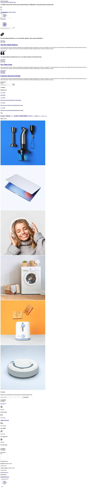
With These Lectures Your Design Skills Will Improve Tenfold (12, 110)
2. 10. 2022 (3, 97)
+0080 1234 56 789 (5, 420)
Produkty (5, 15)
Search (2, 83)
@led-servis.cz (5, 476)
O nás (4, 16)
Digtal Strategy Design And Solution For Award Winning (11, 100)
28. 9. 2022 (3, 42)
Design (8, 116)
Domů (4, 14)
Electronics (3, 40)
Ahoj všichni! (3, 95)
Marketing (30, 115)
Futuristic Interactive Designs (10, 76)
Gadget (16, 116)
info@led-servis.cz (4, 472)
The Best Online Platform (9, 45)
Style (36, 115)
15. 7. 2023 (3, 92)
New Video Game (6, 64)
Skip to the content (4, 1)
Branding (3, 115)
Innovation (23, 116)
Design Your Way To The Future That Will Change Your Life (12, 105)
